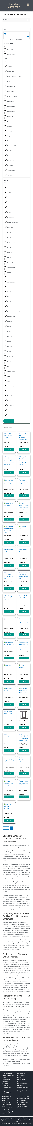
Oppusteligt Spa (6, 1102)
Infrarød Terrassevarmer (24, 1087)
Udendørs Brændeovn (23, 1102)
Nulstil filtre (9, 421)
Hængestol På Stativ (7, 1092)
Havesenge (20, 1077)
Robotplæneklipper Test (8, 1112)
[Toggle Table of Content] (27, 20)
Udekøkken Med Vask (23, 1098)
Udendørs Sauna (21, 1100)
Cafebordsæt (5, 1077)
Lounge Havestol (6, 1096)
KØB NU (9, 449)
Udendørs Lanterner (14, 5)
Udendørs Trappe (22, 1106)
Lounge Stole (5, 1100)
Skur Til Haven (6, 1113)
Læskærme (20, 1089)
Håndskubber (21, 1073)
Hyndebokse (20, 1085)
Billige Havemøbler (7, 1073)
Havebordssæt (21, 1075)
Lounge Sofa (5, 1098)
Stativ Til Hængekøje (23, 1096)
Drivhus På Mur (6, 1079)
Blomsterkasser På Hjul (8, 1075)
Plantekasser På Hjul (7, 1108)
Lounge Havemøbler (22, 1091)
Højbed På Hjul (21, 1079)
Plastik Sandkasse (7, 1110)
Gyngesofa (5, 1085)
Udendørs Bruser (21, 1104)
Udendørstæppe (21, 1108)
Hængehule (5, 1091)
